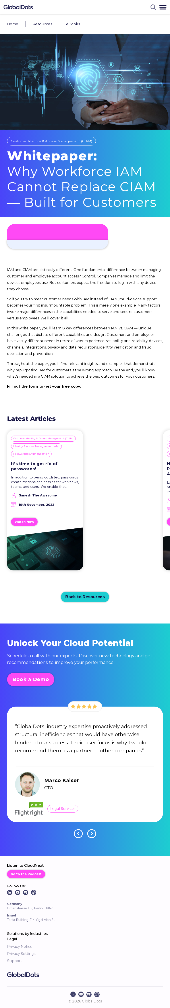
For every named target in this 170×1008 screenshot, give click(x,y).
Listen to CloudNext (25, 865)
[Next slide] (91, 833)
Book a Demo (30, 679)
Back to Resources (85, 596)
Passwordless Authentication (31, 453)
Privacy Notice (19, 946)
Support (14, 961)
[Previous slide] (78, 833)
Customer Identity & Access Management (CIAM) (51, 141)
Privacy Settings (21, 954)
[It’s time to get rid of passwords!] (45, 552)
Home (12, 24)
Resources (42, 24)
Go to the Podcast (26, 874)
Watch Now (24, 522)
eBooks (73, 24)
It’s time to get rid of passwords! (34, 466)
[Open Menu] (162, 7)
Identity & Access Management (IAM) (36, 446)
